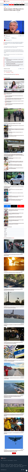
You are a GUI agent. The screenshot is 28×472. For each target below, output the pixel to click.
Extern (6, 102)
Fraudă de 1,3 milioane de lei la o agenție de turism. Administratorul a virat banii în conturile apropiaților (14, 360)
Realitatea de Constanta (24, 465)
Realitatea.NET (22, 341)
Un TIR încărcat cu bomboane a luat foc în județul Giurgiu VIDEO (14, 61)
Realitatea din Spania (21, 466)
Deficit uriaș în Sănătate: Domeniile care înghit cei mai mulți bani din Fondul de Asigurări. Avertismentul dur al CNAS (16, 162)
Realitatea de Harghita (19, 465)
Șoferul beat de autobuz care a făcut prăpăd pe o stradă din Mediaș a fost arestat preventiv (16, 196)
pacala (12, 72)
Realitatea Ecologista (11, 464)
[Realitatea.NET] (7, 1)
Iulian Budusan (22, 253)
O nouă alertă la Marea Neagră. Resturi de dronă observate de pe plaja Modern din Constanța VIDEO (14, 63)
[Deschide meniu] (23, 1)
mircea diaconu (8, 72)
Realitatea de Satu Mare (16, 466)
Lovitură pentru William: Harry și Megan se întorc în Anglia (12, 123)
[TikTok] (21, 4)
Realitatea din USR (20, 464)
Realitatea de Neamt (16, 464)
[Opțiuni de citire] (26, 470)
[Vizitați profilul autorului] (4, 35)
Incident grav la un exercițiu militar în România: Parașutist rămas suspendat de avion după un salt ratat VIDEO (13, 451)
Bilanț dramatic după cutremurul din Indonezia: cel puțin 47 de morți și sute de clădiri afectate (16, 220)
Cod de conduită (15, 460)
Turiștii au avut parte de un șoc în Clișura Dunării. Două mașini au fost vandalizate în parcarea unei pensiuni (13, 343)
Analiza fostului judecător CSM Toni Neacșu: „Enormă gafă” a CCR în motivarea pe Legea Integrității (16, 199)
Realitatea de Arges (7, 466)
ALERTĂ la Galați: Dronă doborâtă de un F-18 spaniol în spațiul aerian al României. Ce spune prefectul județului (14, 65)
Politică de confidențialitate (10, 460)
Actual (8, 6)
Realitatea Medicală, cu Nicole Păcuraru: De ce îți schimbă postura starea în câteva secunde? (16, 210)
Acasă (5, 6)
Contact (1, 460)
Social (6, 97)
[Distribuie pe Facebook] (20, 35)
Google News (17, 74)
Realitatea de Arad (2, 466)
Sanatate (5, 94)
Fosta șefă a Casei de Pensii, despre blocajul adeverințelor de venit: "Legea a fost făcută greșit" (16, 223)
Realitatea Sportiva (2, 464)
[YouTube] (11, 4)
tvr (4, 72)
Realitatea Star (6, 464)
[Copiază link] (19, 35)
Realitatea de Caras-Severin (13, 465)
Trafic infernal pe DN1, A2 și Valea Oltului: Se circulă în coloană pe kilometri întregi (14, 60)
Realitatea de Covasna (3, 465)
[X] (16, 4)
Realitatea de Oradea (8, 465)
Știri (6, 6)
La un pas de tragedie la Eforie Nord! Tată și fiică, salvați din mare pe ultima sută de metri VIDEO (16, 213)
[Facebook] (6, 4)
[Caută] (21, 1)
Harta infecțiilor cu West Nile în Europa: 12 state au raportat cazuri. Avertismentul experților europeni (15, 165)
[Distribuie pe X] (23, 35)
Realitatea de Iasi (11, 466)
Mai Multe (14, 453)
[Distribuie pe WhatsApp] (22, 35)
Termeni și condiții (5, 460)
